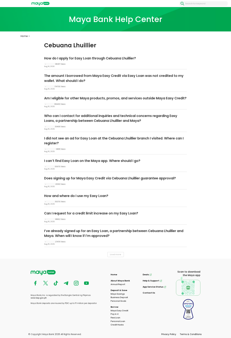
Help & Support (151, 280)
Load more (115, 254)
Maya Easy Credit (119, 310)
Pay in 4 (114, 314)
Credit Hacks (117, 324)
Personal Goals (118, 300)
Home (24, 36)
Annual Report (118, 284)
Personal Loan (118, 321)
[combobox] (206, 3)
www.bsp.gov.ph (39, 297)
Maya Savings (118, 293)
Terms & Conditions (191, 334)
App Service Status (153, 286)
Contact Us (149, 292)
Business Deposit (119, 297)
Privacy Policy (168, 334)
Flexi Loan (115, 317)
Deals (146, 274)
